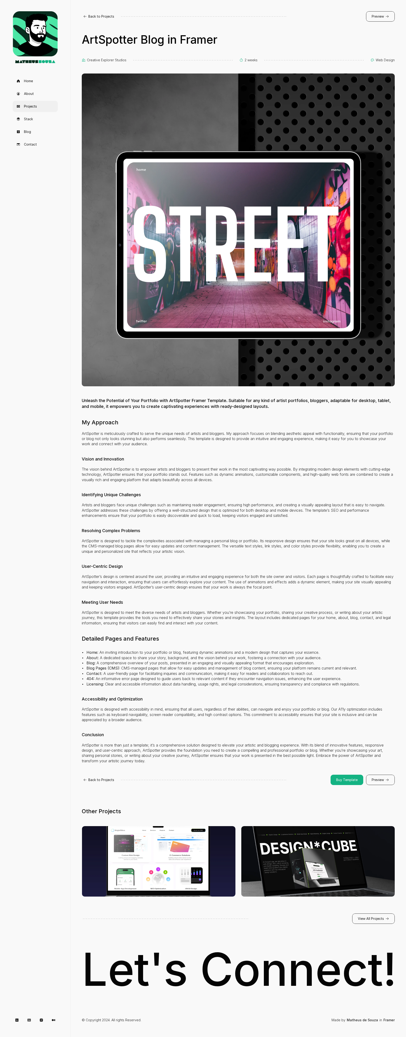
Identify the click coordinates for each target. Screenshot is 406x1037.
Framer (389, 1020)
